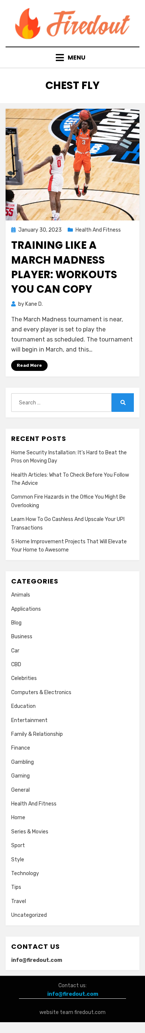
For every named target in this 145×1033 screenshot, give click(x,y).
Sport (18, 845)
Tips (16, 887)
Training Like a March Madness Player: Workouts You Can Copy (64, 267)
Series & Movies (29, 832)
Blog (16, 623)
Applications (26, 609)
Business (21, 636)
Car (15, 651)
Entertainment (29, 720)
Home (18, 817)
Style (17, 859)
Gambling (22, 762)
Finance (20, 748)
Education (23, 706)
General (20, 790)
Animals (20, 595)
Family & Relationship (37, 734)
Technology (25, 873)
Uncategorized (29, 915)
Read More (29, 365)
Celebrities (24, 678)
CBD (16, 664)
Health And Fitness (98, 230)
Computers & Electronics (41, 692)
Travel (18, 901)
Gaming (20, 776)
